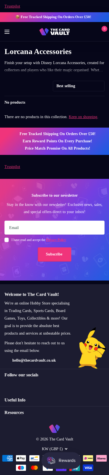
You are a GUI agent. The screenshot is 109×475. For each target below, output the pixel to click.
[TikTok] (30, 385)
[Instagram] (6, 385)
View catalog (7, 32)
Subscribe (54, 254)
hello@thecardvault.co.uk (34, 360)
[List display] (103, 102)
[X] (18, 385)
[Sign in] (92, 31)
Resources (14, 412)
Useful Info (14, 400)
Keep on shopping (83, 117)
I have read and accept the (38, 240)
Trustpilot (12, 6)
